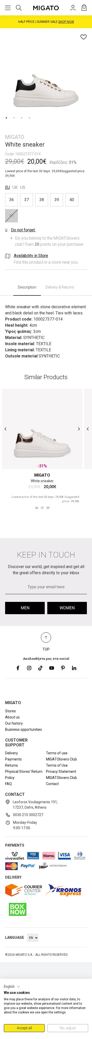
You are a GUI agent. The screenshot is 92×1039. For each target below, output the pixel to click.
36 (11, 199)
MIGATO (42, 475)
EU (7, 187)
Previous (5, 429)
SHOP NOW (66, 22)
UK (15, 187)
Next (78, 429)
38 (41, 199)
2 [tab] (14, 117)
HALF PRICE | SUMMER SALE (46, 22)
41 (11, 215)
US (22, 187)
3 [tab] (21, 117)
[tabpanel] (46, 74)
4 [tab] (29, 117)
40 (72, 199)
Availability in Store (31, 255)
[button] (12, 987)
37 (26, 199)
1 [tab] (6, 117)
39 (56, 199)
